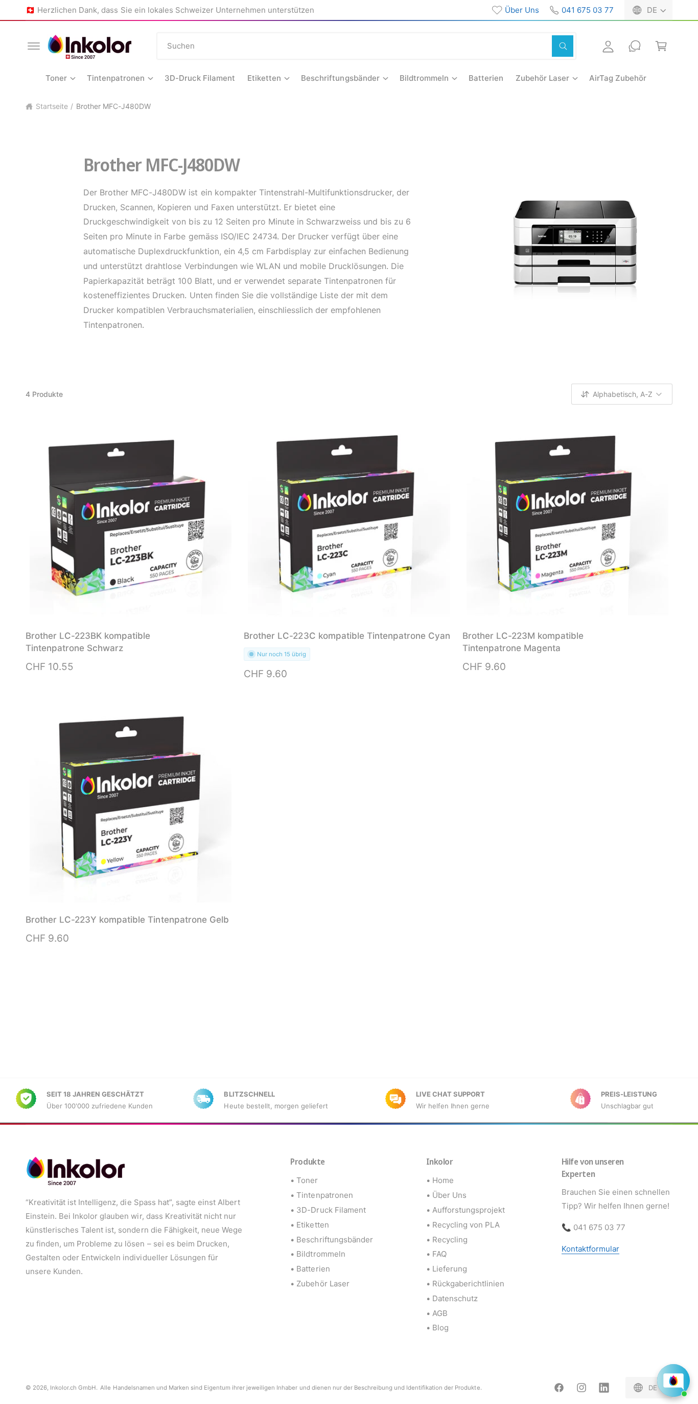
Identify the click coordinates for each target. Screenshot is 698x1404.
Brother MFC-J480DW (113, 106)
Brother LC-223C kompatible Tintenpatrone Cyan (347, 636)
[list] (349, 1100)
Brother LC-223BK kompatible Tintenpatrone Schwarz (88, 642)
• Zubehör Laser (319, 1283)
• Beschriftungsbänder (331, 1239)
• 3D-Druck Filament (327, 1210)
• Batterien (310, 1269)
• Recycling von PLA (463, 1225)
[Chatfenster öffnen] (673, 1380)
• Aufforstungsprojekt (465, 1210)
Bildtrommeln (424, 78)
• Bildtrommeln (317, 1254)
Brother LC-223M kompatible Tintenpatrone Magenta (523, 642)
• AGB (437, 1313)
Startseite (52, 106)
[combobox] (366, 46)
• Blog (437, 1327)
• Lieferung (446, 1269)
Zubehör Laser (542, 78)
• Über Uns (446, 1195)
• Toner (304, 1180)
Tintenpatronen (116, 78)
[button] (33, 46)
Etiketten (264, 78)
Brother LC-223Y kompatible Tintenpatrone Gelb (127, 920)
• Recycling (447, 1239)
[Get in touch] (634, 46)
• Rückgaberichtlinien (465, 1283)
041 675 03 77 (588, 10)
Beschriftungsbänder (340, 78)
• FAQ (436, 1254)
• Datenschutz (452, 1298)
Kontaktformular (590, 1249)
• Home (440, 1180)
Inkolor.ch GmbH (73, 1387)
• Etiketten (309, 1225)
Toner (56, 78)
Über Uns (522, 10)
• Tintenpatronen (321, 1195)
